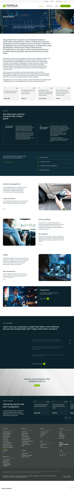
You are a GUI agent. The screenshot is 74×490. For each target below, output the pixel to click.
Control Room (43, 433)
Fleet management (7, 431)
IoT (3, 451)
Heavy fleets (5, 438)
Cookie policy (12, 475)
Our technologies (6, 459)
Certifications (62, 436)
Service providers (25, 442)
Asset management (7, 433)
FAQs (41, 436)
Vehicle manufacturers (26, 444)
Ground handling (25, 436)
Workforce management (8, 447)
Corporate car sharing (7, 442)
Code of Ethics (30, 475)
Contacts (46, 1)
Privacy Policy (5, 475)
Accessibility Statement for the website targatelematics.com (15, 477)
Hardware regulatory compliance (7, 465)
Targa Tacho (5, 439)
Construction (24, 431)
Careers (60, 433)
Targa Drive (5, 450)
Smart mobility (6, 441)
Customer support (44, 431)
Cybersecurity (6, 461)
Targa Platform (25, 453)
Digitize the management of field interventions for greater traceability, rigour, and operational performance (48, 348)
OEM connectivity (6, 463)
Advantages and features (27, 455)
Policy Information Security (20, 475)
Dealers (23, 445)
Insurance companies (26, 438)
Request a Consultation (64, 444)
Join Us (60, 445)
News (41, 446)
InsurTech (5, 448)
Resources (49, 6)
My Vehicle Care (6, 435)
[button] (3, 208)
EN (65, 1)
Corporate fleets (25, 433)
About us (61, 431)
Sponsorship (61, 438)
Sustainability (61, 435)
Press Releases (43, 444)
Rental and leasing (25, 439)
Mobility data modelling (7, 445)
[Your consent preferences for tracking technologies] (72, 488)
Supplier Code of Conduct (39, 475)
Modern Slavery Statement (50, 475)
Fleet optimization (6, 436)
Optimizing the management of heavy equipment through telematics (48, 355)
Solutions (41, 6)
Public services (25, 435)
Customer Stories (43, 447)
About (56, 6)
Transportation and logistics (27, 441)
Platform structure (25, 456)
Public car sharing (6, 444)
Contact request (65, 6)
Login (52, 1)
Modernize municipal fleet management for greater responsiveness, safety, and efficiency (46, 340)
